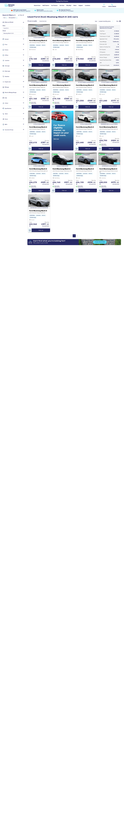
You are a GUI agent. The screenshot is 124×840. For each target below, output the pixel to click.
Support (81, 5)
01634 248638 (112, 6)
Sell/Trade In (45, 5)
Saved (103, 6)
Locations (87, 5)
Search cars (37, 5)
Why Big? (68, 5)
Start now (56, 139)
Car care (62, 5)
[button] (20, 15)
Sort (96, 21)
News (74, 5)
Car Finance (54, 5)
